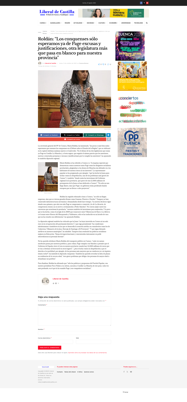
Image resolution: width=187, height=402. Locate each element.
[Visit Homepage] (56, 13)
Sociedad (90, 23)
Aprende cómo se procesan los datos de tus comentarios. (87, 352)
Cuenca (42, 23)
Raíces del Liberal (70, 372)
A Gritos (79, 372)
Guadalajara (55, 23)
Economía (113, 23)
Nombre (41, 329)
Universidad (126, 23)
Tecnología (138, 23)
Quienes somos (89, 372)
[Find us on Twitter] (144, 3)
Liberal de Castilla (50, 63)
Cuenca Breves (45, 32)
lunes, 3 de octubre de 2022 (68, 63)
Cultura (101, 23)
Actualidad (78, 23)
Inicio (39, 32)
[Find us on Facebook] (141, 3)
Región (67, 23)
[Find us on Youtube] (147, 3)
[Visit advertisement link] (113, 13)
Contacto (60, 372)
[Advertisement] (93, 397)
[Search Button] (147, 23)
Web (77, 338)
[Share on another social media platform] (109, 139)
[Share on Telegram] (108, 135)
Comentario (42, 305)
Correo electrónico (45, 338)
